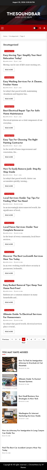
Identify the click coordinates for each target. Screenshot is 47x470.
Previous (5, 339)
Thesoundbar (23, 14)
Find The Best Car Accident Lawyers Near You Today (21, 448)
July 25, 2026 (7, 453)
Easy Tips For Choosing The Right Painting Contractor (20, 141)
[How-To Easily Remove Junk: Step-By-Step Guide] (23, 164)
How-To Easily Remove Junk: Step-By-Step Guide (22, 170)
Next (23, 343)
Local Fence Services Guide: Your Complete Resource (20, 228)
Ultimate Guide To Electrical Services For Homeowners (22, 316)
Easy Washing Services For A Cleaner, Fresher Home (22, 83)
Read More (9, 70)
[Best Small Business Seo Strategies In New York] (9, 398)
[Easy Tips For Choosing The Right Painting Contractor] (23, 135)
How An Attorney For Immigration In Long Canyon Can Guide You (23, 431)
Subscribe (44, 28)
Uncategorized (9, 51)
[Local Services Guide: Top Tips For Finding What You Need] (23, 193)
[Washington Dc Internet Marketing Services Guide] (9, 415)
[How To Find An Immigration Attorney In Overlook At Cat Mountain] (9, 364)
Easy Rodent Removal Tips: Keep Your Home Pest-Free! (22, 287)
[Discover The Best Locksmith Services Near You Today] (23, 252)
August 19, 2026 (24, 384)
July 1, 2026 (18, 61)
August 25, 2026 (24, 368)
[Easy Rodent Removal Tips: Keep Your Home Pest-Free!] (23, 281)
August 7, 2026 (24, 418)
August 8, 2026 (24, 401)
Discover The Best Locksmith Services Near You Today (23, 257)
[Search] (40, 28)
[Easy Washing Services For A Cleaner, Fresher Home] (23, 77)
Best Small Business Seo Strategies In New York (29, 397)
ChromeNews (34, 464)
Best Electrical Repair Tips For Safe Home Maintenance (21, 112)
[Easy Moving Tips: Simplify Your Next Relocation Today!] (23, 51)
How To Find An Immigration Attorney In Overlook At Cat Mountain (31, 363)
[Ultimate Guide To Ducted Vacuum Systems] (9, 381)
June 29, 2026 (19, 204)
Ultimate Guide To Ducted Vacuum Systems (29, 380)
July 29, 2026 (7, 436)
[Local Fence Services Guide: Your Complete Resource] (23, 222)
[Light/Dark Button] (35, 28)
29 (44, 339)
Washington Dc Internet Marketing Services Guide (30, 414)
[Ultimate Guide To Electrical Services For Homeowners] (23, 310)
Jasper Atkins (8, 61)
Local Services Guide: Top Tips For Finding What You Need (21, 199)
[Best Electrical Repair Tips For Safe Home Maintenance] (23, 106)
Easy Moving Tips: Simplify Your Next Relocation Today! (22, 57)
